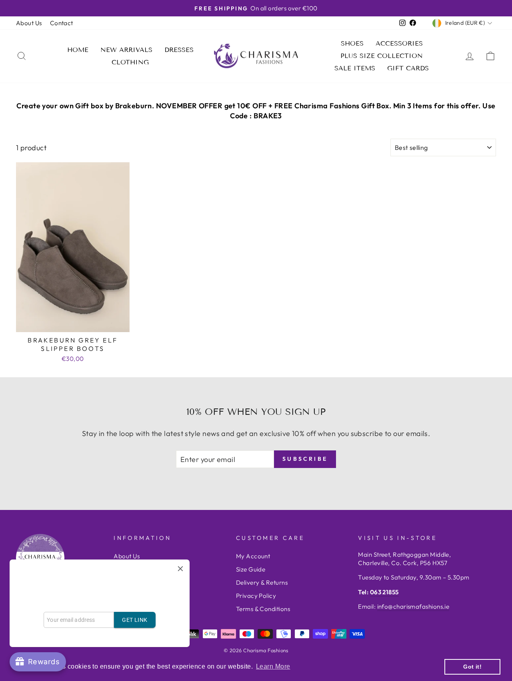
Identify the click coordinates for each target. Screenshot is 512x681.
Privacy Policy (256, 595)
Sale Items (354, 68)
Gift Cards (408, 68)
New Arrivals (126, 50)
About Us (29, 23)
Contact (61, 23)
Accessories (399, 43)
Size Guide (251, 569)
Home (77, 50)
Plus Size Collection (381, 56)
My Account (253, 556)
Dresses (179, 50)
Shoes (352, 43)
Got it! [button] (472, 666)
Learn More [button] (273, 666)
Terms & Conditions (263, 609)
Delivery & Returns (262, 582)
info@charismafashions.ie (413, 606)
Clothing (130, 62)
